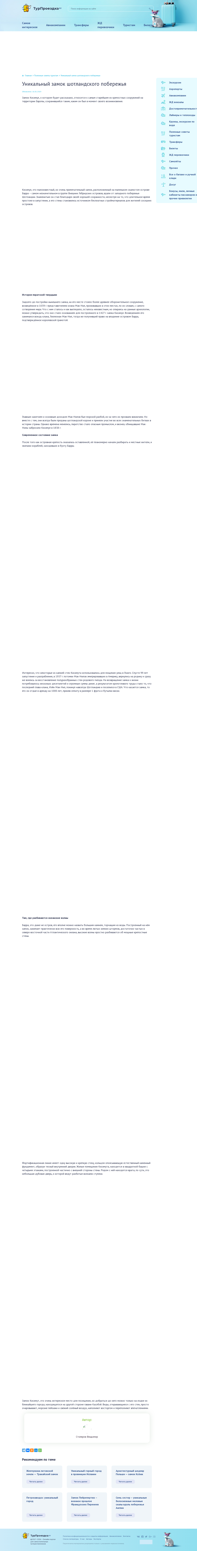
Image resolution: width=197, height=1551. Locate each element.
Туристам (129, 25)
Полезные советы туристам (46, 75)
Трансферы (81, 25)
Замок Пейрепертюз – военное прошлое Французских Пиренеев (85, 1501)
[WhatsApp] (40, 1450)
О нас (82, 1539)
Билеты (149, 25)
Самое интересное (29, 25)
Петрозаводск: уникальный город (42, 1499)
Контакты (126, 1536)
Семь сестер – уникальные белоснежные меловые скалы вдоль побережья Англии (131, 1502)
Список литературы (71, 1539)
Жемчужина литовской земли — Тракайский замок (42, 1472)
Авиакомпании (55, 25)
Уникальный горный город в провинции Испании (86, 1472)
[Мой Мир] (36, 1450)
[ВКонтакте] (28, 1450)
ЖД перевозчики (105, 25)
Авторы (89, 1539)
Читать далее (36, 1481)
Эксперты (97, 1539)
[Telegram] (24, 1450)
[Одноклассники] (32, 1450)
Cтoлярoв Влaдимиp (87, 1436)
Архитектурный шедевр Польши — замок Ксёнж (130, 1472)
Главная (28, 75)
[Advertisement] (98, 53)
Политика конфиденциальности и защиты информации (85, 1536)
